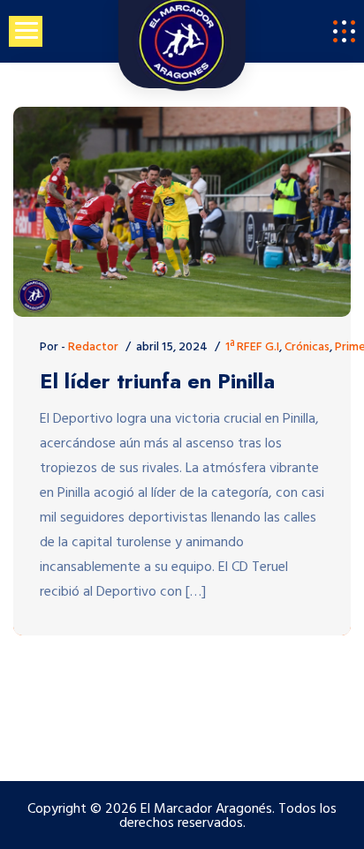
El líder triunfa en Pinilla (157, 381)
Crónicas (307, 347)
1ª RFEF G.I (252, 347)
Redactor (93, 347)
